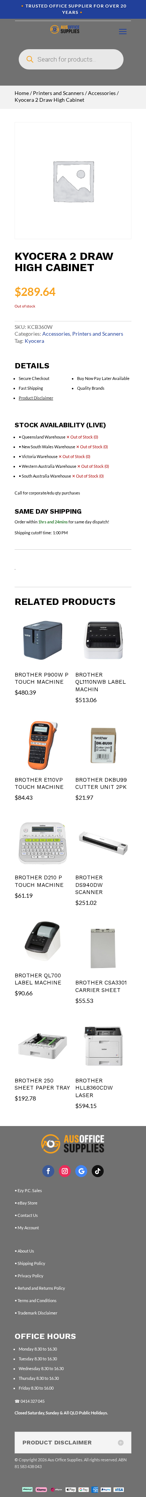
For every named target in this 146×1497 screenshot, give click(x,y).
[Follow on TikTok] (98, 1171)
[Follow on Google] (81, 1171)
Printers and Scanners (58, 93)
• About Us (24, 1250)
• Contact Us (26, 1215)
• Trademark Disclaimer (36, 1312)
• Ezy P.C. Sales (28, 1190)
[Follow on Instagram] (65, 1171)
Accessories (102, 93)
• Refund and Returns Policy (40, 1288)
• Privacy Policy (29, 1275)
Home (22, 93)
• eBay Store (26, 1202)
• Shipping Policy (30, 1263)
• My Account (27, 1227)
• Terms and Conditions (36, 1300)
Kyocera (34, 341)
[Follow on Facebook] (48, 1171)
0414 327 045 (33, 1401)
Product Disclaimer (36, 397)
